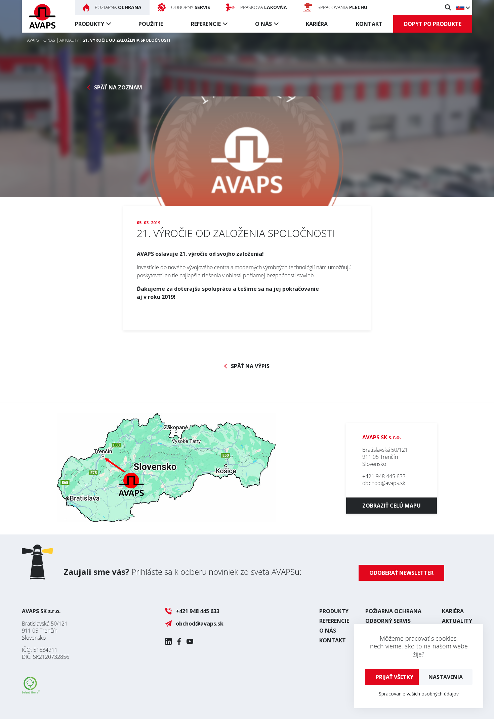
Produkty (89, 24)
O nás (263, 24)
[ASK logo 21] (247, 162)
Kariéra (317, 24)
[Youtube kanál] (190, 641)
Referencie (206, 24)
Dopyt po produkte (432, 24)
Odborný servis (388, 621)
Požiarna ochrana (393, 611)
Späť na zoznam (118, 87)
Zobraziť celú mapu (391, 505)
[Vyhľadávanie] (448, 7)
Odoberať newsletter (401, 572)
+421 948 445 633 (384, 476)
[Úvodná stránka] (42, 16)
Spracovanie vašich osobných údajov (419, 693)
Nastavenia (445, 677)
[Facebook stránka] (179, 641)
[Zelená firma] (31, 691)
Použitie (150, 24)
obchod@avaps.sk (383, 483)
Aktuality (457, 621)
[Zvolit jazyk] (463, 7)
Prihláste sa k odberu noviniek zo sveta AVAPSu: (182, 571)
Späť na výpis (250, 366)
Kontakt (369, 24)
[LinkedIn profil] (168, 641)
